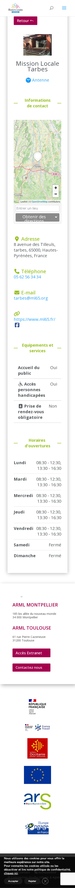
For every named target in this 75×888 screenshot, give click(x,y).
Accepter (13, 881)
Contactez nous (29, 667)
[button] (55, 188)
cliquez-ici (11, 873)
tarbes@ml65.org (31, 298)
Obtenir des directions (34, 218)
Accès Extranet (29, 652)
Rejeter (32, 881)
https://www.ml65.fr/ (34, 319)
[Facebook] (17, 325)
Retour (23, 20)
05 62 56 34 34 (27, 277)
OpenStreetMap (39, 201)
